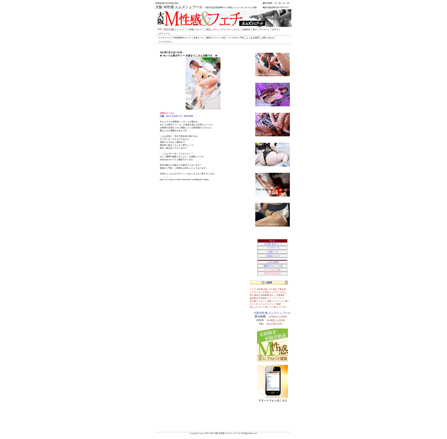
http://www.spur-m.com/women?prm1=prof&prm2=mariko (184, 179)
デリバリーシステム (230, 29)
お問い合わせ (267, 38)
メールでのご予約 (235, 38)
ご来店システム (211, 29)
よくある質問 (252, 38)
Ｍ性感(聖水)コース (182, 38)
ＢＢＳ (275, 29)
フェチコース (164, 38)
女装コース (198, 38)
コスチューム (163, 33)
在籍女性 (246, 29)
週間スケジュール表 (215, 38)
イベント (181, 29)
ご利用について (194, 29)
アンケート (264, 29)
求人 (255, 29)
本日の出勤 (169, 29)
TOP (159, 29)
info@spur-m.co (166, 159)
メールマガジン (165, 42)
